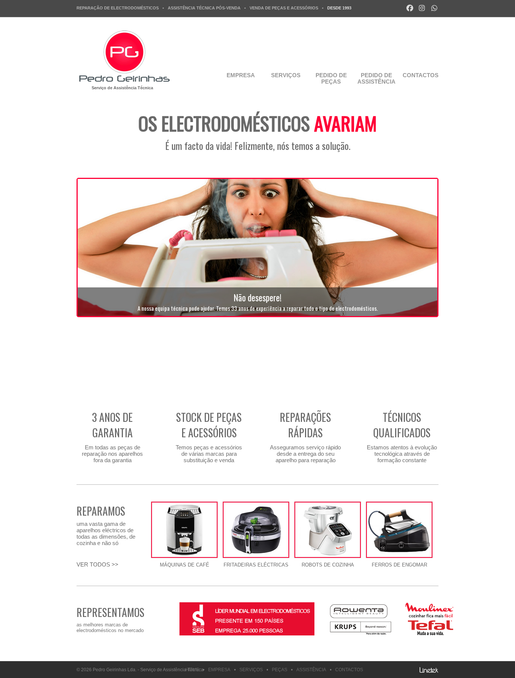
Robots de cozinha (328, 565)
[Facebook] (410, 8)
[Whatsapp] (434, 8)
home (192, 669)
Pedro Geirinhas (124, 56)
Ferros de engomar (399, 565)
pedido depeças (331, 78)
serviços (285, 75)
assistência (311, 669)
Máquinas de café (184, 565)
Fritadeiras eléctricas (256, 565)
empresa (241, 75)
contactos (418, 75)
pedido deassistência (376, 78)
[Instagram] (422, 8)
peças (279, 669)
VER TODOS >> (97, 564)
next (93, 636)
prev (80, 636)
